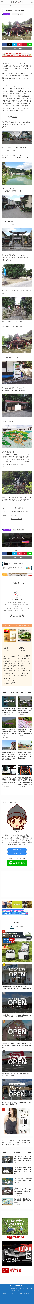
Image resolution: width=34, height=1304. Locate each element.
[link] (11, 615)
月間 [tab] (16, 927)
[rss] (21, 1285)
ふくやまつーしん (17, 599)
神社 (21, 14)
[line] (17, 1285)
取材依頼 (13, 1290)
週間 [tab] (12, 927)
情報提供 (29, 1288)
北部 (13, 14)
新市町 (17, 14)
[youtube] (23, 615)
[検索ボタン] (32, 2)
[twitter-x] (17, 615)
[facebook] (14, 615)
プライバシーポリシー (21, 1288)
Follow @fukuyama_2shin (13, 542)
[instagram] (20, 615)
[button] (4, 44)
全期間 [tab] (21, 927)
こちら (15, 117)
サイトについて (6, 1288)
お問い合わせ (19, 1290)
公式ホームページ (8, 86)
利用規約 (13, 1288)
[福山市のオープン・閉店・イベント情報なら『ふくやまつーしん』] (17, 2)
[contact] (23, 1285)
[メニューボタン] (2, 2)
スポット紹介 (6, 14)
